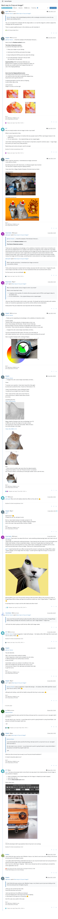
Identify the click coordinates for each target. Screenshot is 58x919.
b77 (6, 128)
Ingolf (6, 11)
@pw (12, 733)
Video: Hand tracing (10, 401)
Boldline (7, 854)
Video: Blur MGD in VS (11, 429)
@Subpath (15, 232)
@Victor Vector (13, 11)
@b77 (14, 281)
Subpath (7, 37)
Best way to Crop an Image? (24, 13)
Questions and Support (7, 7)
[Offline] (3, 12)
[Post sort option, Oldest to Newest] (48, 8)
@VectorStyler (11, 710)
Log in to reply (53, 7)
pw (6, 710)
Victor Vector (8, 232)
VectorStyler (8, 1)
